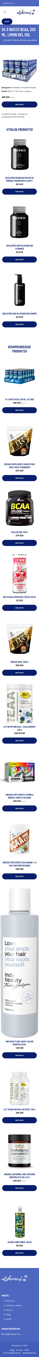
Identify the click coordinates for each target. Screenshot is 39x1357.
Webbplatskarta (29, 1353)
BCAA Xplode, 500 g (19, 532)
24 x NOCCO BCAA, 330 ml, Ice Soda (19, 399)
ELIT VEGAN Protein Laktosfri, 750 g (19, 1109)
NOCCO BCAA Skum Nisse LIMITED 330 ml (19, 597)
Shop (7, 21)
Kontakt (19, 1350)
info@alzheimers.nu (8, 3)
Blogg (8, 1314)
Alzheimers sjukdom (14, 1305)
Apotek (9, 1319)
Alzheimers (10, 1301)
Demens (9, 1310)
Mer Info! (19, 104)
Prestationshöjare (28, 87)
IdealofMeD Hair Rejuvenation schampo (19, 313)
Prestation (16, 87)
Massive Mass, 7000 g (19, 661)
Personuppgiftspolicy (12, 1353)
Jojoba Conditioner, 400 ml (19, 1242)
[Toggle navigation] (4, 12)
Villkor (27, 1350)
